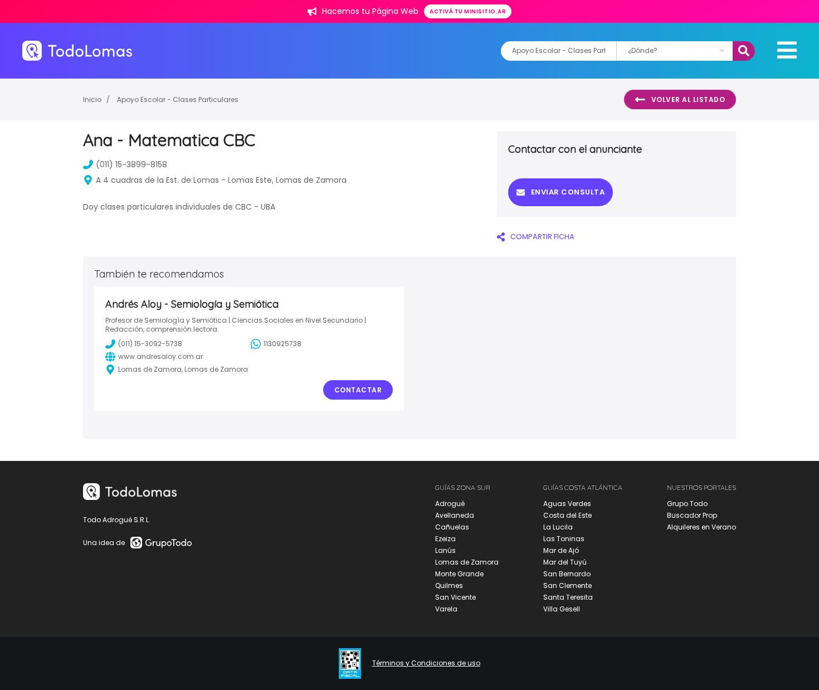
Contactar (358, 390)
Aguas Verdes (567, 503)
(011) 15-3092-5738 (150, 343)
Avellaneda (454, 515)
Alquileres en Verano (701, 527)
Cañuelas (452, 527)
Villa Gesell (561, 609)
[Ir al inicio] (77, 50)
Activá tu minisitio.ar (468, 11)
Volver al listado (688, 99)
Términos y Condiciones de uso (426, 663)
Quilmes (449, 585)
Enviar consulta (568, 192)
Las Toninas (563, 538)
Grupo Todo (687, 503)
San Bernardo (567, 574)
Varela (446, 609)
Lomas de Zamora (467, 562)
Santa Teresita (568, 597)
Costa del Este (567, 515)
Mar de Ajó (561, 550)
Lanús (445, 550)
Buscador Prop (692, 515)
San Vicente (455, 597)
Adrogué (450, 503)
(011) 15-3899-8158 (131, 164)
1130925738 (282, 343)
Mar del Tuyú (565, 562)
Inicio (92, 99)
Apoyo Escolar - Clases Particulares (177, 99)
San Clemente (567, 585)
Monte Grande (459, 574)
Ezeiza (445, 538)
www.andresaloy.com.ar (160, 356)
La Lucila (558, 527)
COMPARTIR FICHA (542, 236)
